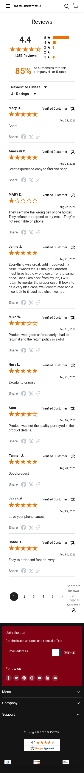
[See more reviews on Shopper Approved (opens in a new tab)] (38, 137)
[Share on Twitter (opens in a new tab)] (31, 137)
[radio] (59, 37)
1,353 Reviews (25, 56)
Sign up (69, 652)
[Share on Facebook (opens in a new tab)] (23, 137)
